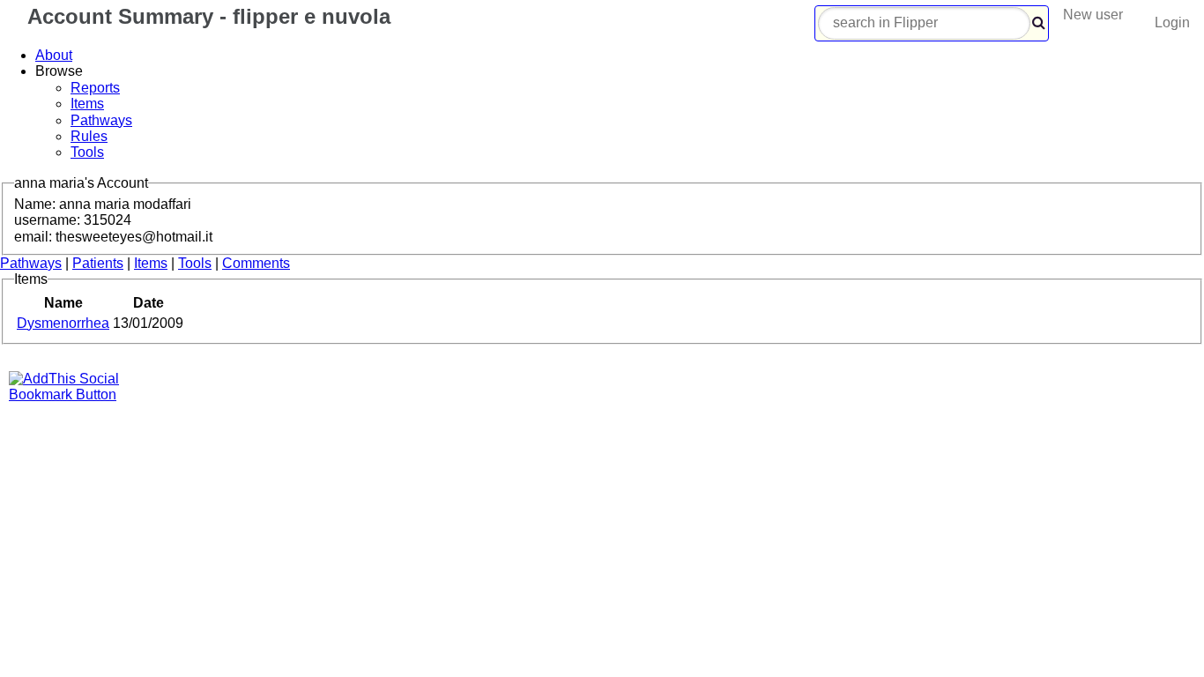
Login (1172, 22)
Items (87, 103)
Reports (95, 87)
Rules (89, 136)
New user (1093, 14)
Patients (97, 263)
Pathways (101, 120)
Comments (256, 263)
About (53, 55)
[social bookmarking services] (75, 394)
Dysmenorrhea (63, 323)
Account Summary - (205, 16)
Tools (87, 152)
